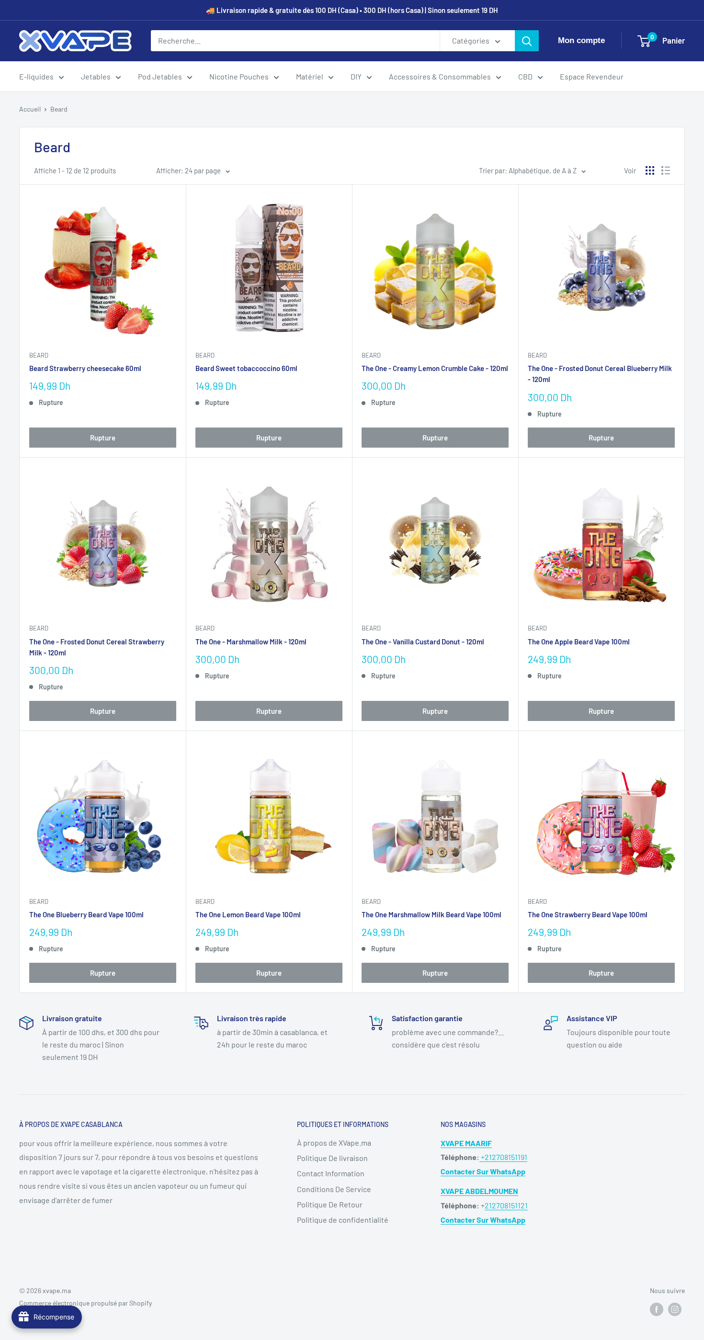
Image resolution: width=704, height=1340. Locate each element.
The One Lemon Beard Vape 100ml (248, 914)
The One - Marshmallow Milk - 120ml (251, 641)
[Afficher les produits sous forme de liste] (665, 170)
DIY (356, 76)
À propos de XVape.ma (334, 1142)
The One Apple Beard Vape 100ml (579, 641)
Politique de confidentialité (342, 1219)
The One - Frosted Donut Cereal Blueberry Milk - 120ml (600, 373)
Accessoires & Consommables (440, 76)
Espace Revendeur (592, 76)
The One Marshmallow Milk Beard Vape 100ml (431, 914)
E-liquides (36, 76)
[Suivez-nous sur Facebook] (656, 1309)
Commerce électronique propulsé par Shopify (85, 1303)
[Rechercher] (527, 40)
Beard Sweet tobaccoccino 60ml (246, 368)
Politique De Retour (330, 1204)
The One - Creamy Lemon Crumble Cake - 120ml (435, 368)
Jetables (96, 76)
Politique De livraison (332, 1157)
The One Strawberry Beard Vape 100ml (587, 914)
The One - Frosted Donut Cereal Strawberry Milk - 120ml (96, 647)
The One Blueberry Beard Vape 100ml (86, 914)
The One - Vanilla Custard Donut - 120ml (423, 641)
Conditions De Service (334, 1189)
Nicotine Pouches (239, 76)
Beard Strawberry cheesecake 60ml (85, 368)
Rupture (102, 437)
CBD (525, 76)
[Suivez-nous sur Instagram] (674, 1309)
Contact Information (330, 1173)
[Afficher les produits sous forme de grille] (650, 170)
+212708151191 (503, 1156)
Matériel (309, 76)
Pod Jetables (160, 76)
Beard (59, 109)
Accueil (30, 109)
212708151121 (506, 1205)
